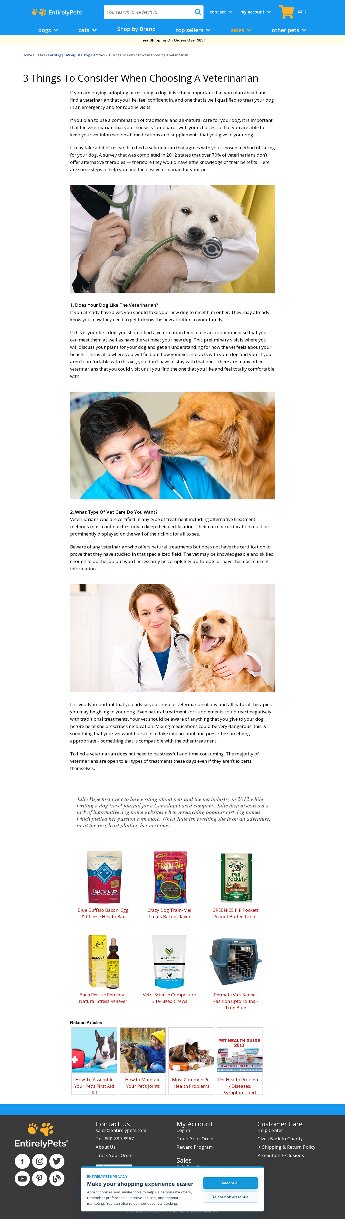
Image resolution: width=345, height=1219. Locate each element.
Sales (238, 30)
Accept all (230, 1183)
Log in (183, 1130)
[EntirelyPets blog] (56, 1178)
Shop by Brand (136, 29)
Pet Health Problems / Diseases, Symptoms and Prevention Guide (240, 1089)
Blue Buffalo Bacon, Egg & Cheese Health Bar (103, 913)
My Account (253, 12)
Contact (218, 12)
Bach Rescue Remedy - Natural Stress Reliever (103, 998)
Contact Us (113, 1123)
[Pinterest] (39, 1178)
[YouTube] (22, 1178)
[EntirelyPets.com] (57, 12)
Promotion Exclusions (280, 1155)
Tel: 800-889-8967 (115, 1139)
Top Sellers (190, 30)
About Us (106, 1147)
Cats (84, 30)
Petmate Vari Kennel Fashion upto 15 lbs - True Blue (235, 1001)
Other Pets (286, 30)
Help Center (270, 1130)
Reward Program (195, 1147)
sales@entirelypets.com (121, 1130)
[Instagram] (39, 1161)
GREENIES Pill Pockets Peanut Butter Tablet (235, 913)
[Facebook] (22, 1161)
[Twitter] (56, 1161)
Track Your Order (114, 1155)
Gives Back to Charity (280, 1139)
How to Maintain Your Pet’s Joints (143, 1082)
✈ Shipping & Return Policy (286, 1147)
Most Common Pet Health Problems (191, 1082)
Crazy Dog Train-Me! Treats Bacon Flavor (169, 913)
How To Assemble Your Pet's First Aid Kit (94, 1086)
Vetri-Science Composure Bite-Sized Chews (169, 998)
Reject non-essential (231, 1197)
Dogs (45, 30)
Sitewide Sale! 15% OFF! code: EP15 (172, 40)
